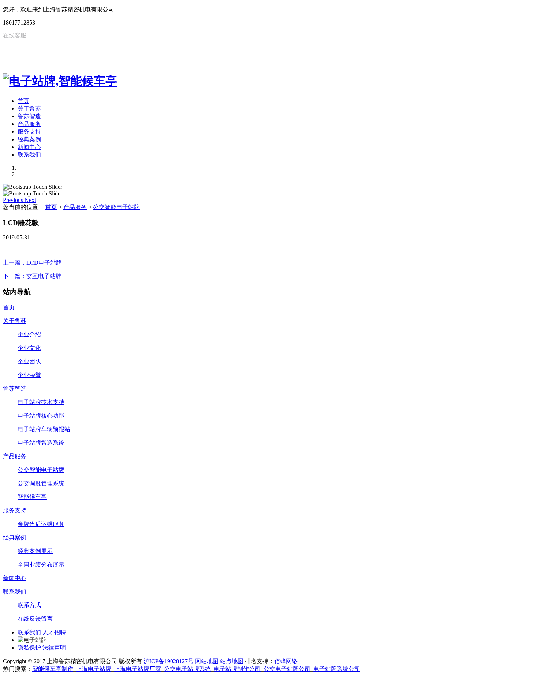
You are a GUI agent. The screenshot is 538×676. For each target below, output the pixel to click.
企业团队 (29, 361)
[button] (14, 200)
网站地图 (206, 661)
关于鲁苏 (29, 108)
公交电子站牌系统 (187, 669)
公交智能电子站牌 (116, 207)
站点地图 (231, 661)
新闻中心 (29, 147)
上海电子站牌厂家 (137, 669)
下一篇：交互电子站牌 (32, 276)
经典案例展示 (35, 551)
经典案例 (29, 139)
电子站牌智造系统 (41, 443)
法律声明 (54, 648)
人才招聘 (54, 632)
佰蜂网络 (286, 661)
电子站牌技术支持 (41, 402)
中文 (27, 61)
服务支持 (29, 131)
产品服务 (29, 124)
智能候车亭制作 (52, 669)
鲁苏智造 (29, 116)
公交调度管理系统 (41, 483)
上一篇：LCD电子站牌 (32, 262)
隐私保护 (29, 648)
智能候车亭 (32, 497)
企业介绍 (29, 334)
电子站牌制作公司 (237, 669)
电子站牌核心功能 (41, 415)
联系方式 (29, 605)
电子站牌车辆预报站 (44, 429)
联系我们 (29, 155)
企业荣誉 (29, 375)
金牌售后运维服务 (41, 524)
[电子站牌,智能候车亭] (60, 80)
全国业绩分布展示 (41, 564)
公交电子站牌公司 (287, 669)
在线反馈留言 (35, 619)
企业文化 (29, 348)
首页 (23, 101)
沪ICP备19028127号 (168, 661)
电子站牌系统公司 (336, 669)
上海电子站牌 (93, 669)
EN (41, 61)
